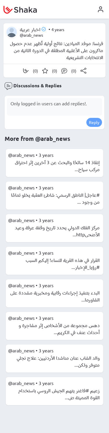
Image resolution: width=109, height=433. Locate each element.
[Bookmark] (45, 70)
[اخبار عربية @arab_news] (11, 32)
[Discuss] (64, 70)
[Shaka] (26, 70)
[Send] (83, 70)
